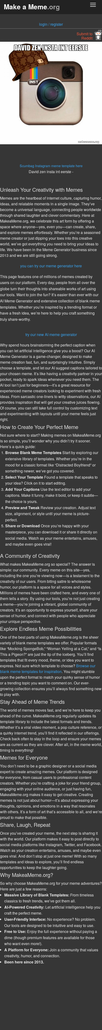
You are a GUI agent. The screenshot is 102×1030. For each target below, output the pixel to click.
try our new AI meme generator (51, 334)
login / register (51, 24)
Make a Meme (32, 6)
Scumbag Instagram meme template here (51, 165)
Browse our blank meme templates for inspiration (47, 668)
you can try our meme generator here (51, 266)
